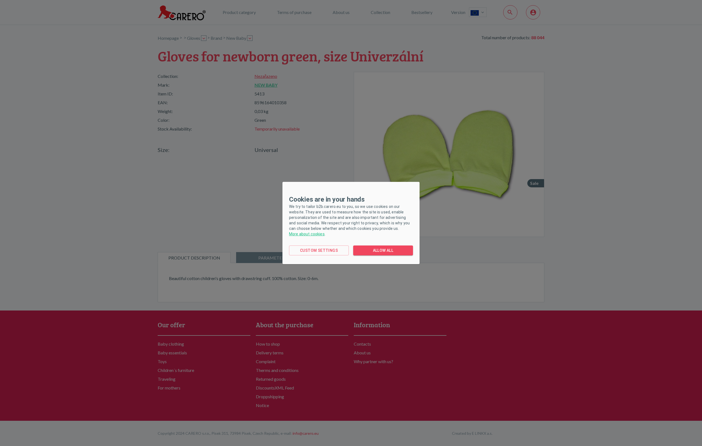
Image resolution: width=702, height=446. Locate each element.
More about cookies (307, 234)
